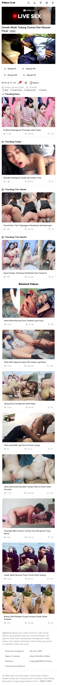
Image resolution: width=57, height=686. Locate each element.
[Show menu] (52, 3)
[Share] (26, 83)
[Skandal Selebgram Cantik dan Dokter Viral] (28, 160)
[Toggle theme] (46, 2)
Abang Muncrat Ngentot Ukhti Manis (20, 403)
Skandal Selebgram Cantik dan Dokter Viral (22, 177)
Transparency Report (15, 666)
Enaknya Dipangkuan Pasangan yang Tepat (22, 130)
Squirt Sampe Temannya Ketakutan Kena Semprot (25, 273)
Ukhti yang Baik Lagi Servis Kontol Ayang (22, 445)
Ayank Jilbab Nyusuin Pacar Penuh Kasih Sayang (25, 575)
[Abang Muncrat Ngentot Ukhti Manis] (28, 386)
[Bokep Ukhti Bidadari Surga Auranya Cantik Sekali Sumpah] (28, 599)
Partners (9, 661)
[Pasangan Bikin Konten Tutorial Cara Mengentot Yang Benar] (28, 513)
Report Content (12, 656)
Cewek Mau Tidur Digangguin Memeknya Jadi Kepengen (27, 225)
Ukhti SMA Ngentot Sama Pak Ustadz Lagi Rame (25, 362)
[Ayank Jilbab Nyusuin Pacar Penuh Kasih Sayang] (28, 557)
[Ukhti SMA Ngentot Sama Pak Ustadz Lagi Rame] (28, 344)
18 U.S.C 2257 (36, 651)
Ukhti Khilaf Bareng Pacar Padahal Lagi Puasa (23, 320)
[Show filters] (40, 3)
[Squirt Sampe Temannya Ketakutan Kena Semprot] (28, 255)
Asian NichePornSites (40, 656)
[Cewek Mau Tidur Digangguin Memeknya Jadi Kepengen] (28, 207)
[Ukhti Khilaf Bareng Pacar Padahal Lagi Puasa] (28, 303)
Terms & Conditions (14, 651)
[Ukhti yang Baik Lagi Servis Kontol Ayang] (28, 427)
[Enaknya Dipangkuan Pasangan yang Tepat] (28, 112)
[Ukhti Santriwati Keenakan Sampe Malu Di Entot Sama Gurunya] (28, 469)
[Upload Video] (34, 3)
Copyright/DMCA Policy (41, 661)
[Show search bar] (28, 3)
